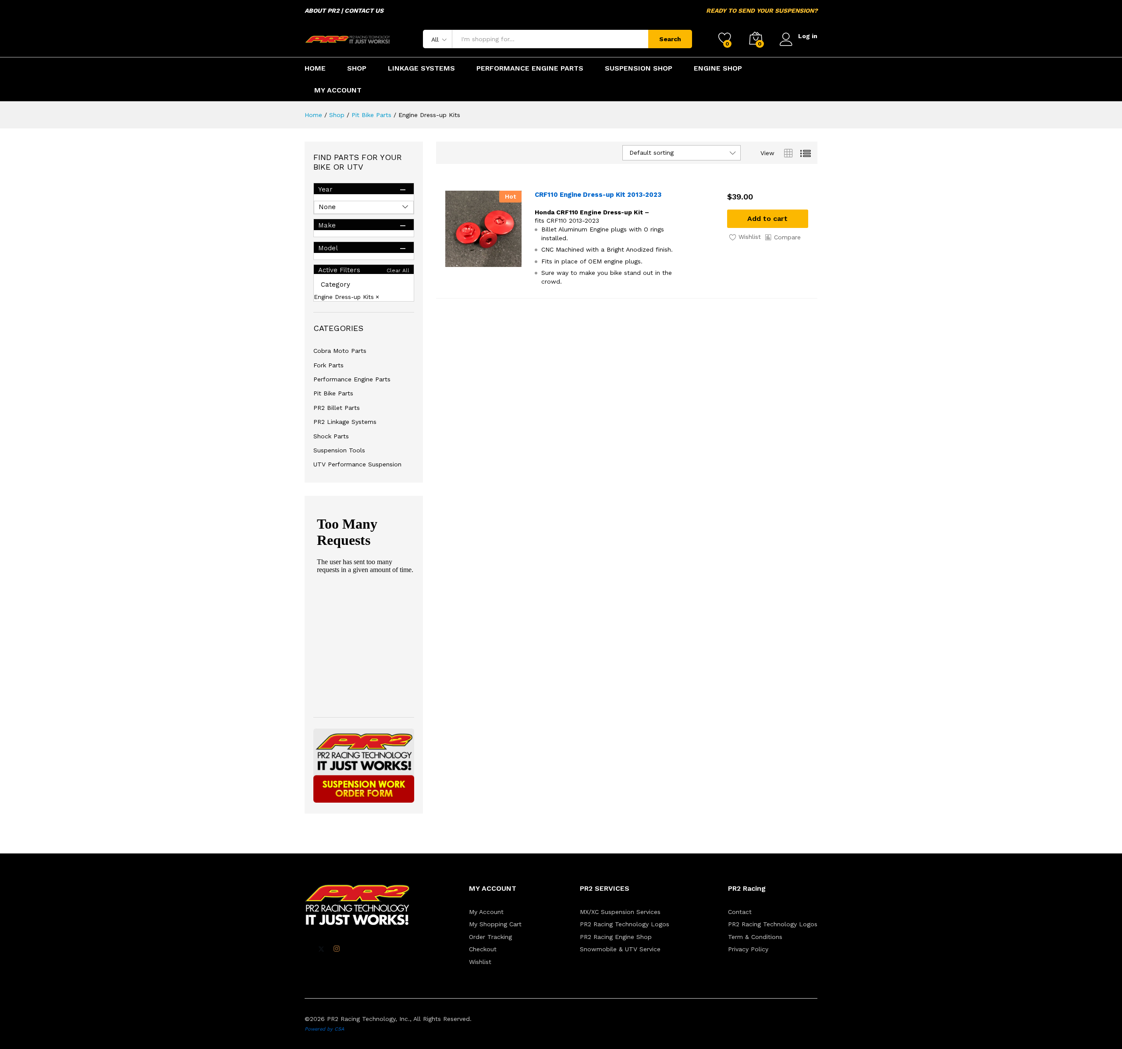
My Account (486, 911)
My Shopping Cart (495, 924)
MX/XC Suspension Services (620, 911)
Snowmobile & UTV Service (620, 949)
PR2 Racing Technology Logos (624, 924)
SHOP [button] (356, 68)
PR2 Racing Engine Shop (616, 936)
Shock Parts (331, 436)
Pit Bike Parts (333, 393)
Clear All (398, 270)
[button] (767, 219)
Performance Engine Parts (352, 379)
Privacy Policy (748, 949)
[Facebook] (307, 949)
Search (670, 39)
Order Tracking (490, 936)
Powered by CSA (324, 1029)
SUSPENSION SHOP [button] (638, 68)
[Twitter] (321, 949)
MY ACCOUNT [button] (338, 90)
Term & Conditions (755, 936)
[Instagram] (336, 949)
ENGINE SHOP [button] (718, 68)
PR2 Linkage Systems (344, 421)
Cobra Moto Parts (339, 350)
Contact (740, 911)
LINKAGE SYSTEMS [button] (421, 68)
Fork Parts (328, 365)
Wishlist (480, 961)
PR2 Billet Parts (336, 407)
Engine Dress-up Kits (344, 296)
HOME (315, 68)
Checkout (483, 949)
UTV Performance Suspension (357, 464)
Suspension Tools (339, 450)
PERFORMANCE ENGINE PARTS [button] (529, 68)
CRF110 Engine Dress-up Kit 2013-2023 (598, 195)
